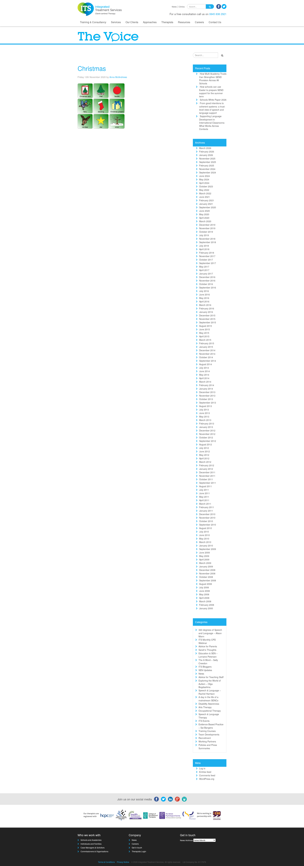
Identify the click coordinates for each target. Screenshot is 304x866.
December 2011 (207, 472)
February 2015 (206, 343)
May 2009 (204, 556)
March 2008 (205, 601)
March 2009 (205, 563)
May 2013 (204, 416)
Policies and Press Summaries (208, 746)
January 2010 (206, 545)
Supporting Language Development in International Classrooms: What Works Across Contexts (212, 123)
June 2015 (204, 329)
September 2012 (207, 441)
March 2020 (205, 221)
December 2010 (207, 514)
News (174, 6)
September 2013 (207, 402)
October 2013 (206, 399)
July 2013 (204, 409)
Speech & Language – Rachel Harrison (210, 692)
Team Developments (209, 734)
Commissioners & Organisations (94, 851)
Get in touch (137, 847)
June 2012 (204, 451)
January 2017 (206, 273)
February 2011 (206, 507)
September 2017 (207, 263)
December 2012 (207, 430)
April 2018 (204, 249)
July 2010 (204, 531)
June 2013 (204, 413)
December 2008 (207, 570)
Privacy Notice (123, 862)
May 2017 (204, 266)
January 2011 (206, 510)
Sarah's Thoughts (207, 649)
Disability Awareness (209, 703)
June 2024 (204, 176)
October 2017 (206, 259)
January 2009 (206, 566)
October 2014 (206, 357)
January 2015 (206, 346)
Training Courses (207, 731)
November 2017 (207, 256)
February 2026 (206, 151)
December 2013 (207, 392)
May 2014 (204, 374)
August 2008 (205, 583)
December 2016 (207, 277)
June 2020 (204, 210)
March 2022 (205, 193)
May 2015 (204, 332)
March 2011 (205, 503)
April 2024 (204, 182)
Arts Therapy (205, 707)
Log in (202, 768)
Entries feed (205, 771)
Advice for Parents (208, 646)
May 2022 (204, 189)
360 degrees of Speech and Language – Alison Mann (210, 633)
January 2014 (206, 388)
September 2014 (207, 360)
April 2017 (204, 270)
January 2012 (206, 468)
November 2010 (207, 517)
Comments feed (207, 775)
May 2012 (204, 454)
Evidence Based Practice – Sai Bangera (211, 726)
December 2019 (207, 224)
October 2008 (206, 576)
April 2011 (204, 500)
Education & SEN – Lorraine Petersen (208, 655)
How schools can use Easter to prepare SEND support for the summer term (211, 91)
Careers (199, 22)
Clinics (182, 6)
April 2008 (204, 597)
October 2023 (206, 186)
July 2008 (204, 587)
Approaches (150, 22)
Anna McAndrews (118, 77)
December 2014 (207, 350)
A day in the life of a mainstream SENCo (208, 698)
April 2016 (204, 301)
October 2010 (206, 521)
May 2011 (204, 496)
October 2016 (206, 284)
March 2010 (205, 542)
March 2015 (205, 339)
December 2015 (207, 315)
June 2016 (204, 294)
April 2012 (204, 458)
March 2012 (205, 461)
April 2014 (204, 378)
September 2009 (207, 549)
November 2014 (207, 353)
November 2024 (207, 169)
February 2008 (206, 604)
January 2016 (206, 311)
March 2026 (205, 148)
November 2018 (207, 238)
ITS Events (204, 720)
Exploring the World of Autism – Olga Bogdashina (210, 684)
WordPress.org (206, 778)
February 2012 (206, 465)
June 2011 (204, 493)
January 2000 (206, 608)
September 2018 (207, 242)
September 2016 (207, 287)
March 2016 (205, 305)
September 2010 (207, 524)
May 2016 (204, 298)
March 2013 (205, 420)
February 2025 (206, 165)
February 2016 (206, 308)
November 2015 (207, 318)
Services (116, 22)
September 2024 (207, 172)
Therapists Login (139, 851)
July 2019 (204, 235)
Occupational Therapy (210, 710)
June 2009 (204, 552)
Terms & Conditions (106, 862)
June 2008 (204, 590)
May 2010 (204, 538)
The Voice (179, 56)
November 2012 (207, 434)
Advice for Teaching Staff (211, 677)
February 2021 (206, 200)
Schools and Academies (91, 840)
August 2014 (205, 364)
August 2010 (205, 528)
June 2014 (204, 371)
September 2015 (207, 322)
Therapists (167, 22)
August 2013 (205, 406)
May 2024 (204, 179)
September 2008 (207, 580)
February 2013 (206, 423)
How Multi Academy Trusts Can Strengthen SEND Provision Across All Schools (212, 78)
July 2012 (204, 447)
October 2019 (206, 231)
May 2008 (204, 594)
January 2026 (206, 155)
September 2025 (207, 162)
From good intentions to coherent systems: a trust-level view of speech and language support (212, 108)
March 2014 (205, 381)
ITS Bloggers (205, 666)
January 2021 (206, 203)
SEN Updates (205, 670)
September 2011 (207, 482)
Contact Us (215, 22)
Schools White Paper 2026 (213, 99)
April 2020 (204, 217)
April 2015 (204, 336)
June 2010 (204, 535)
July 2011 (204, 489)
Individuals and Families (91, 843)
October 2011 (206, 479)
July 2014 (204, 367)
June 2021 (204, 196)
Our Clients (132, 22)
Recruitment (205, 738)
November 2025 (207, 158)
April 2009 (204, 559)
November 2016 (207, 280)
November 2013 (207, 395)
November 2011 (207, 475)
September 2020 (207, 207)
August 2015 (205, 325)
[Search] (210, 6)
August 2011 (205, 486)
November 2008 (207, 573)
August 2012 (205, 444)
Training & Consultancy (93, 22)
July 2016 (204, 291)
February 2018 (206, 252)
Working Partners (207, 741)
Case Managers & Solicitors (92, 847)
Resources (184, 22)
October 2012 (206, 437)
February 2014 (206, 385)
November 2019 (207, 228)
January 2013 (206, 427)
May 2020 (204, 214)
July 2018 (204, 245)
